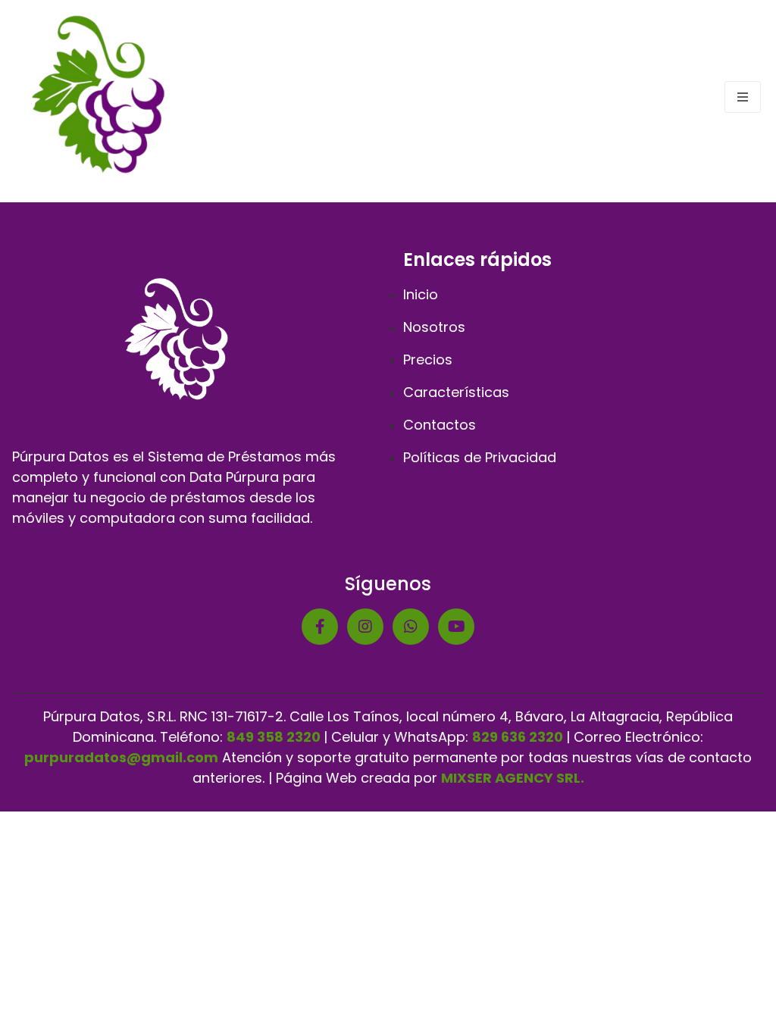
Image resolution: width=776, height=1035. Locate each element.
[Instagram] (365, 626)
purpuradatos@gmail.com (121, 757)
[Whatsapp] (411, 626)
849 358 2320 (274, 736)
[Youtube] (456, 626)
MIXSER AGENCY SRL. (512, 777)
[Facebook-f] (320, 626)
